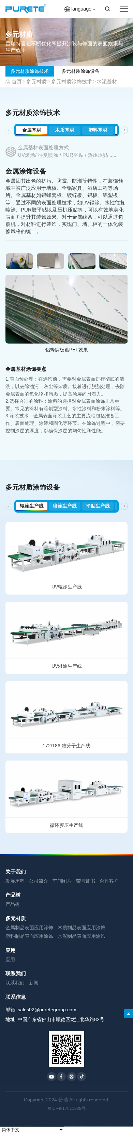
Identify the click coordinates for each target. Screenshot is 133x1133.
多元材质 (36, 81)
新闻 (34, 982)
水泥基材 (107, 81)
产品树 (13, 895)
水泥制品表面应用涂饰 (81, 936)
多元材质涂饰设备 (80, 71)
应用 (10, 950)
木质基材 (64, 130)
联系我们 (15, 973)
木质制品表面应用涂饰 (81, 927)
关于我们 (15, 871)
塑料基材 (97, 130)
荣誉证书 (85, 881)
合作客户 (109, 881)
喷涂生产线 (65, 506)
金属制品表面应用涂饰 (29, 927)
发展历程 (15, 881)
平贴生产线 (98, 506)
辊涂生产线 (32, 506)
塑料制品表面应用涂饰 (29, 936)
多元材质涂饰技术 (30, 71)
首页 (17, 81)
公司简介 (38, 881)
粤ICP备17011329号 (66, 1108)
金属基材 (31, 130)
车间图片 (62, 881)
